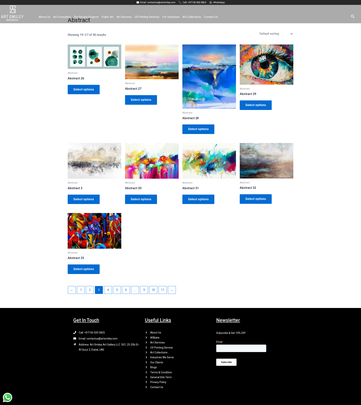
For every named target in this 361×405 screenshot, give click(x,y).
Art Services (124, 17)
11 (162, 290)
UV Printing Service (161, 347)
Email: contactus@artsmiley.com (98, 338)
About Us (44, 17)
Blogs (153, 367)
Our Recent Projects (86, 17)
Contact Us (211, 17)
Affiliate (154, 337)
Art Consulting (62, 17)
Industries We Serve (162, 357)
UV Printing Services (147, 17)
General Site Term (161, 377)
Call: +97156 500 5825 (92, 332)
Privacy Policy (158, 382)
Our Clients (156, 362)
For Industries (171, 17)
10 (153, 290)
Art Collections (192, 17)
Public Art (108, 17)
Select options (83, 89)
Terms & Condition (161, 372)
